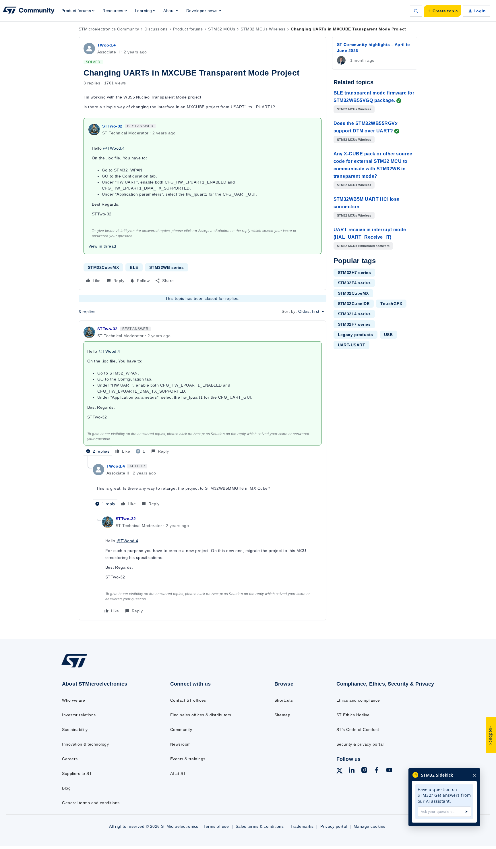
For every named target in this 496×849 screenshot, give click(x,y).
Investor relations (79, 715)
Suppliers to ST (77, 773)
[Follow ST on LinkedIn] (351, 771)
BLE (134, 267)
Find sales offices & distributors (200, 715)
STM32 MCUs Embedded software (363, 246)
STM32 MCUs (221, 29)
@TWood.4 (114, 148)
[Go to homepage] (103, 667)
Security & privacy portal (360, 744)
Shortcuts (283, 700)
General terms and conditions (90, 802)
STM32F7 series (354, 324)
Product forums (188, 29)
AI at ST (178, 773)
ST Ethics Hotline (353, 715)
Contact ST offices (188, 700)
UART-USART (351, 345)
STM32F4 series (354, 283)
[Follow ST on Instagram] (364, 771)
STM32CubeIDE (354, 303)
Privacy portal (333, 826)
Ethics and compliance (358, 700)
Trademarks (302, 826)
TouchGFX (391, 303)
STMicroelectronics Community (109, 29)
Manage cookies (369, 826)
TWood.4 (106, 45)
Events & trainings (188, 759)
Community (181, 729)
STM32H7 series (354, 272)
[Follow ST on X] (339, 771)
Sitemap (282, 715)
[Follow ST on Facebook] (376, 771)
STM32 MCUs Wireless (263, 29)
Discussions (155, 29)
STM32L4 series (354, 314)
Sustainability (75, 729)
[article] (202, 390)
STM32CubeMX (103, 267)
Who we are (73, 700)
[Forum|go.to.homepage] (29, 11)
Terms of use (216, 826)
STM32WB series (166, 267)
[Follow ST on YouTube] (389, 771)
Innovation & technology (85, 744)
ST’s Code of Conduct (357, 729)
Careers (70, 759)
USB (388, 334)
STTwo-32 (112, 126)
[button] (442, 11)
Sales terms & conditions (260, 826)
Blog (66, 788)
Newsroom (180, 744)
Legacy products (355, 334)
